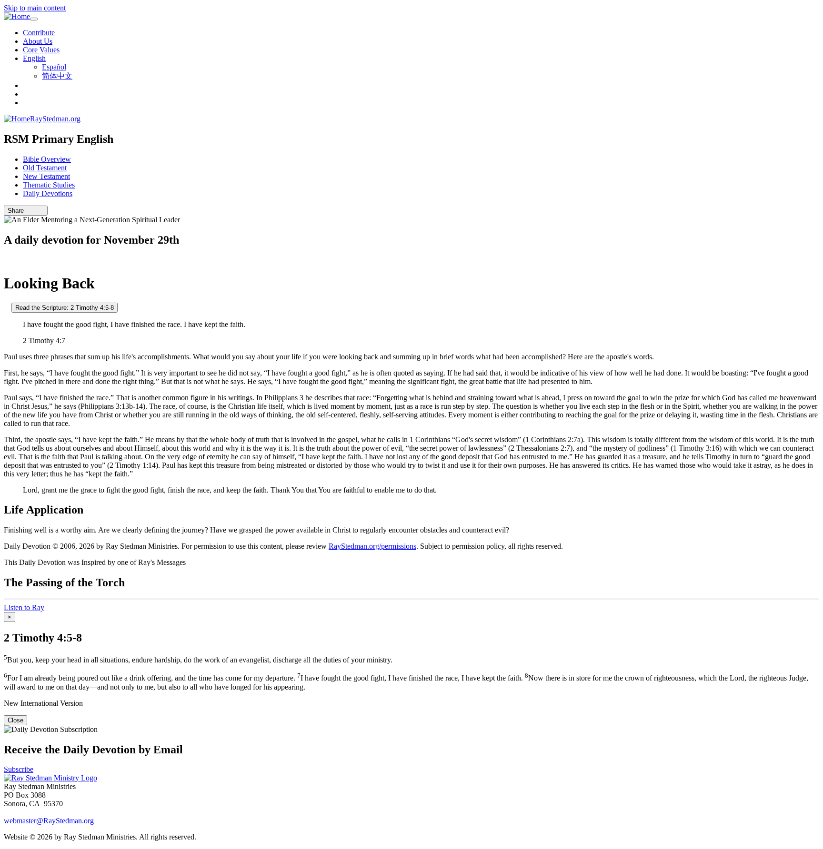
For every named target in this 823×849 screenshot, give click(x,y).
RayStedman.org (55, 119)
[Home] (17, 16)
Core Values (41, 50)
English (34, 58)
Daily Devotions (47, 193)
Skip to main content (35, 8)
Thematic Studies (49, 185)
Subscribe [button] (18, 769)
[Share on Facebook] (41, 210)
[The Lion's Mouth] (7, 307)
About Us (37, 41)
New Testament (46, 176)
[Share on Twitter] (34, 210)
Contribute (39, 33)
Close (15, 720)
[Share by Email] (28, 210)
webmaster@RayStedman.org (49, 821)
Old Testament (45, 168)
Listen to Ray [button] (24, 607)
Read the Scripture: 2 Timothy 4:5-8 (64, 307)
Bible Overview (47, 159)
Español (54, 67)
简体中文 (57, 76)
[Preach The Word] (7, 260)
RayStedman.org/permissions (372, 546)
